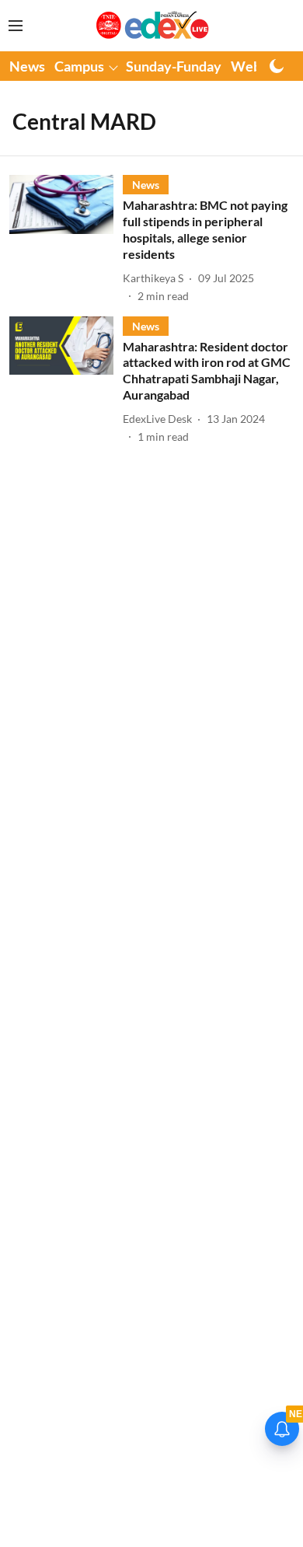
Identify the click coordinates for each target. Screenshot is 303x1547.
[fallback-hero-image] (66, 239)
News (27, 66)
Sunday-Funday (173, 66)
